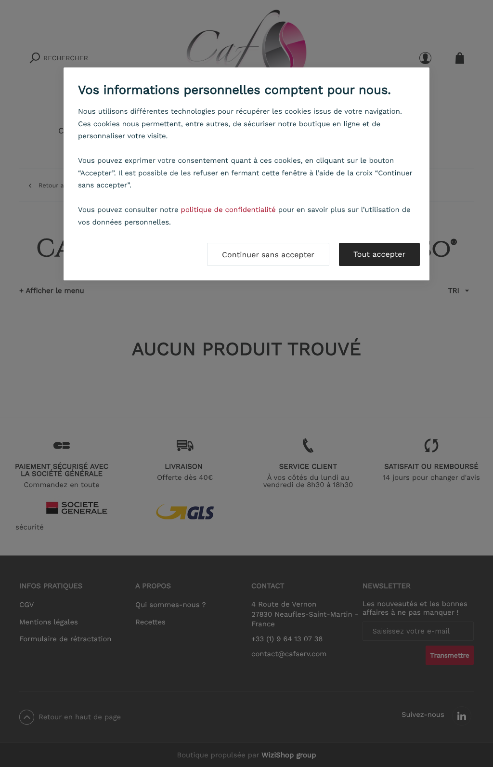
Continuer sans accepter (268, 254)
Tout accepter (379, 254)
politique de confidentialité (228, 209)
